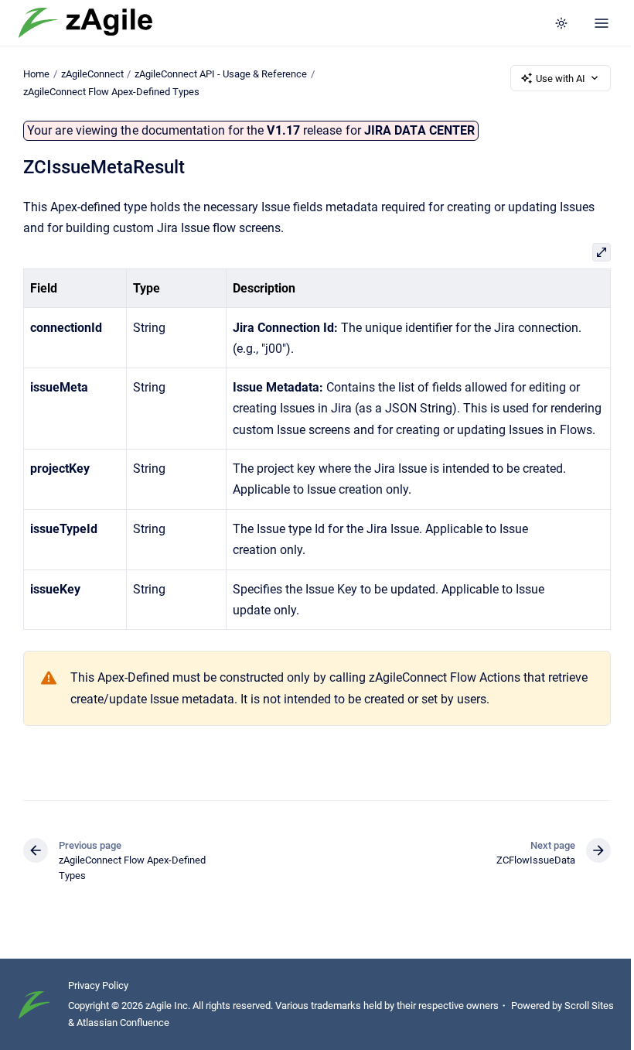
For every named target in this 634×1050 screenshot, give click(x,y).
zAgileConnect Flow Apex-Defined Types (111, 91)
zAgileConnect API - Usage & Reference (221, 74)
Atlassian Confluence (123, 1022)
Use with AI (560, 78)
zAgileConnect (92, 74)
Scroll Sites (589, 1005)
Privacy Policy (98, 985)
